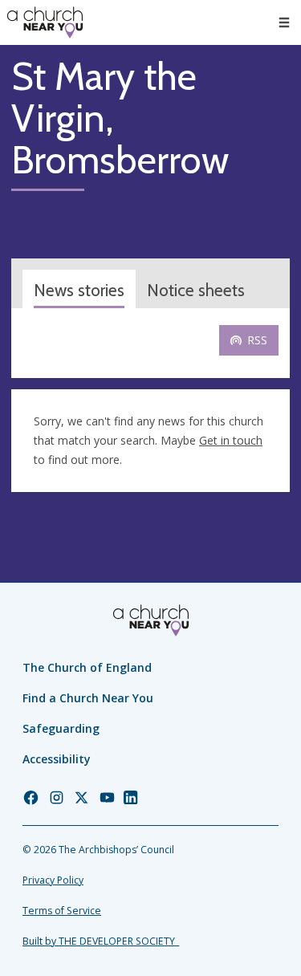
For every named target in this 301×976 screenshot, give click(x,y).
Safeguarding (61, 728)
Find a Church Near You (87, 698)
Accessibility (56, 759)
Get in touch (230, 440)
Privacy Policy (52, 880)
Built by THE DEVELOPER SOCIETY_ (100, 941)
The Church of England (87, 667)
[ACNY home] (45, 22)
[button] (284, 22)
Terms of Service (61, 910)
